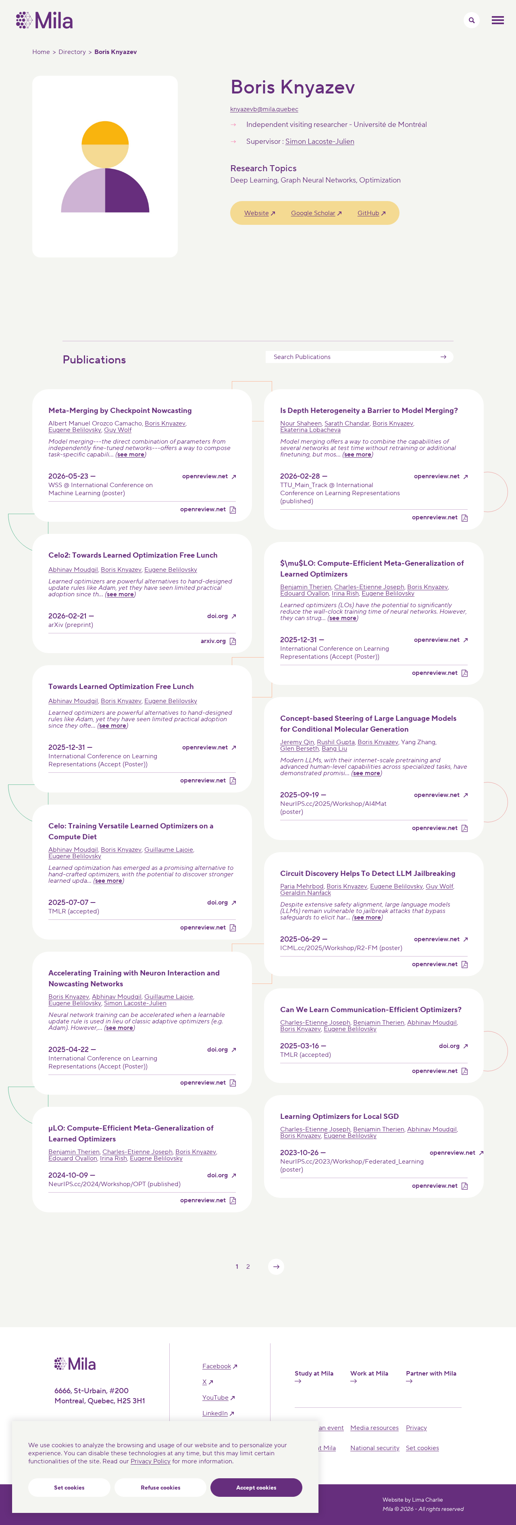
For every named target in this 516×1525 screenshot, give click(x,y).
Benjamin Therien (305, 587)
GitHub (368, 213)
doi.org (217, 616)
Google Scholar (313, 213)
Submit (443, 357)
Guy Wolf (117, 430)
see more (130, 454)
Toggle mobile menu (498, 20)
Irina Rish (345, 593)
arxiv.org (213, 641)
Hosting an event (319, 1428)
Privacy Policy (151, 1461)
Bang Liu (334, 749)
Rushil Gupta (336, 742)
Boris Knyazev (165, 423)
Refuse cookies (161, 1488)
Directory (72, 52)
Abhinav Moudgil (73, 570)
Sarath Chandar (347, 423)
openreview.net (205, 476)
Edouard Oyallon (304, 593)
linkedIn (215, 1413)
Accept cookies (256, 1488)
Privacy (416, 1428)
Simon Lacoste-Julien (319, 141)
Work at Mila (369, 1374)
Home (41, 52)
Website (256, 213)
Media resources (374, 1428)
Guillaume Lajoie (168, 850)
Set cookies (69, 1488)
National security (374, 1448)
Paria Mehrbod (302, 886)
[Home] (44, 27)
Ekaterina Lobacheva (310, 430)
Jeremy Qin (297, 742)
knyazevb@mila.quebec (264, 109)
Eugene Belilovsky (74, 430)
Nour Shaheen (301, 423)
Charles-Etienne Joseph (369, 587)
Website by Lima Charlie (413, 1500)
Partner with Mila (431, 1374)
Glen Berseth (299, 749)
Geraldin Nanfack (305, 893)
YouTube (215, 1398)
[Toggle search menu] (472, 20)
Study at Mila (314, 1374)
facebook (216, 1366)
